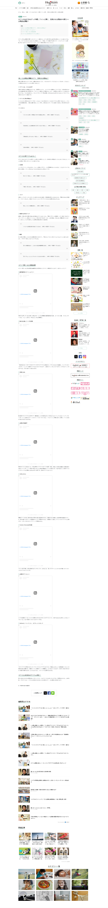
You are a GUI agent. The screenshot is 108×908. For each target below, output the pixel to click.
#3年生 (93, 99)
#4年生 (80, 102)
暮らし (72, 7)
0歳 (73, 190)
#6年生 (84, 102)
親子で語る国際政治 (80, 180)
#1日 (80, 104)
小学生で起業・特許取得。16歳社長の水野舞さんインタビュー (84, 242)
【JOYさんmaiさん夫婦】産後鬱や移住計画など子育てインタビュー (84, 218)
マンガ (60, 7)
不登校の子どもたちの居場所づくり (80, 183)
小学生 (83, 192)
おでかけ (77, 7)
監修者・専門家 (89, 7)
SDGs (65, 7)
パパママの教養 (22, 7)
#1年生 (85, 99)
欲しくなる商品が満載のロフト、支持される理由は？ (34, 27)
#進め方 (80, 99)
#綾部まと (81, 146)
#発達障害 (81, 134)
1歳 (77, 190)
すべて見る (80, 348)
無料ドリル (49, 7)
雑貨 (27, 12)
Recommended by (61, 822)
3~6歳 (87, 190)
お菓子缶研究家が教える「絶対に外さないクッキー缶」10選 (84, 234)
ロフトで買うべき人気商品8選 (29, 31)
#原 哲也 (86, 134)
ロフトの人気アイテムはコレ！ (29, 29)
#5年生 (89, 102)
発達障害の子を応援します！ (80, 177)
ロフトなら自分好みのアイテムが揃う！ (31, 33)
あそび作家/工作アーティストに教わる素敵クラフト (80, 175)
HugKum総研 (80, 171)
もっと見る (80, 313)
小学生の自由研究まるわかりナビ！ (38, 7)
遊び (28, 7)
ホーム (19, 12)
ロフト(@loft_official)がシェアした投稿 (35, 362)
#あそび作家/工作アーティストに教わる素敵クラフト (89, 97)
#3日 (83, 104)
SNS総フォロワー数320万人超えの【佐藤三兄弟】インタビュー (84, 226)
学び (16, 7)
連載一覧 (82, 7)
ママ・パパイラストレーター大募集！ (80, 60)
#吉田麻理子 (94, 102)
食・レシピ (55, 7)
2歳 (82, 190)
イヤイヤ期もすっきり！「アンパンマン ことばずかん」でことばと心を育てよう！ (80, 40)
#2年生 (89, 99)
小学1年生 (77, 192)
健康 (69, 7)
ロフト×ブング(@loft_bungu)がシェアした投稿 (35, 312)
